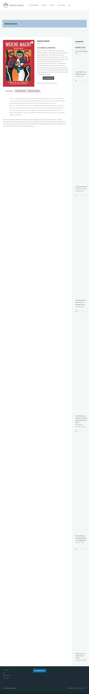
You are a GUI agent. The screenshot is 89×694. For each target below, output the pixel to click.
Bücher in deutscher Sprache (49, 83)
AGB (4, 672)
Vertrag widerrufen (39, 670)
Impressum (6, 670)
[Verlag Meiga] (14, 5)
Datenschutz (6, 678)
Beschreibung (9, 91)
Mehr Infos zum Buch (33, 91)
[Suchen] (73, 5)
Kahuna (77, 688)
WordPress (83, 688)
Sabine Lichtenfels (21, 91)
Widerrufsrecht (7, 675)
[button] (32, 42)
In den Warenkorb (48, 78)
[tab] (9, 91)
